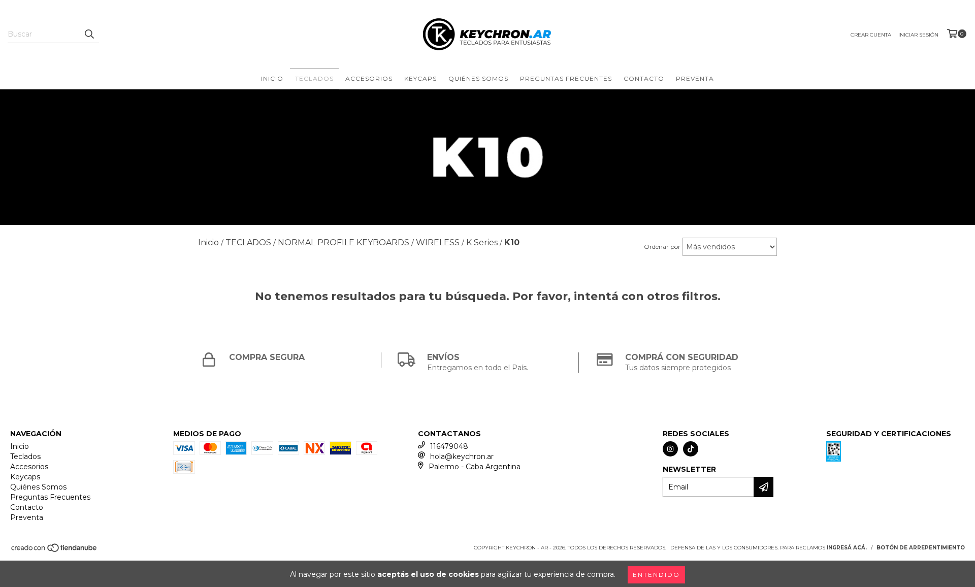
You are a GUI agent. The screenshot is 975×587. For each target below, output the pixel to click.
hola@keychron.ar (462, 456)
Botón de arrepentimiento (920, 547)
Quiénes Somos (478, 78)
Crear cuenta (871, 34)
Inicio (272, 78)
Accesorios (369, 78)
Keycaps (420, 78)
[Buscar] (89, 34)
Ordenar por (662, 246)
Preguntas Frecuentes (566, 78)
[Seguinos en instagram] (670, 448)
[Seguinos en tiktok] (690, 448)
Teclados (314, 78)
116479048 (449, 446)
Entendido (656, 574)
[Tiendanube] (54, 551)
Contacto (644, 78)
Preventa (695, 78)
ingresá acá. (847, 547)
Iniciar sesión (918, 34)
